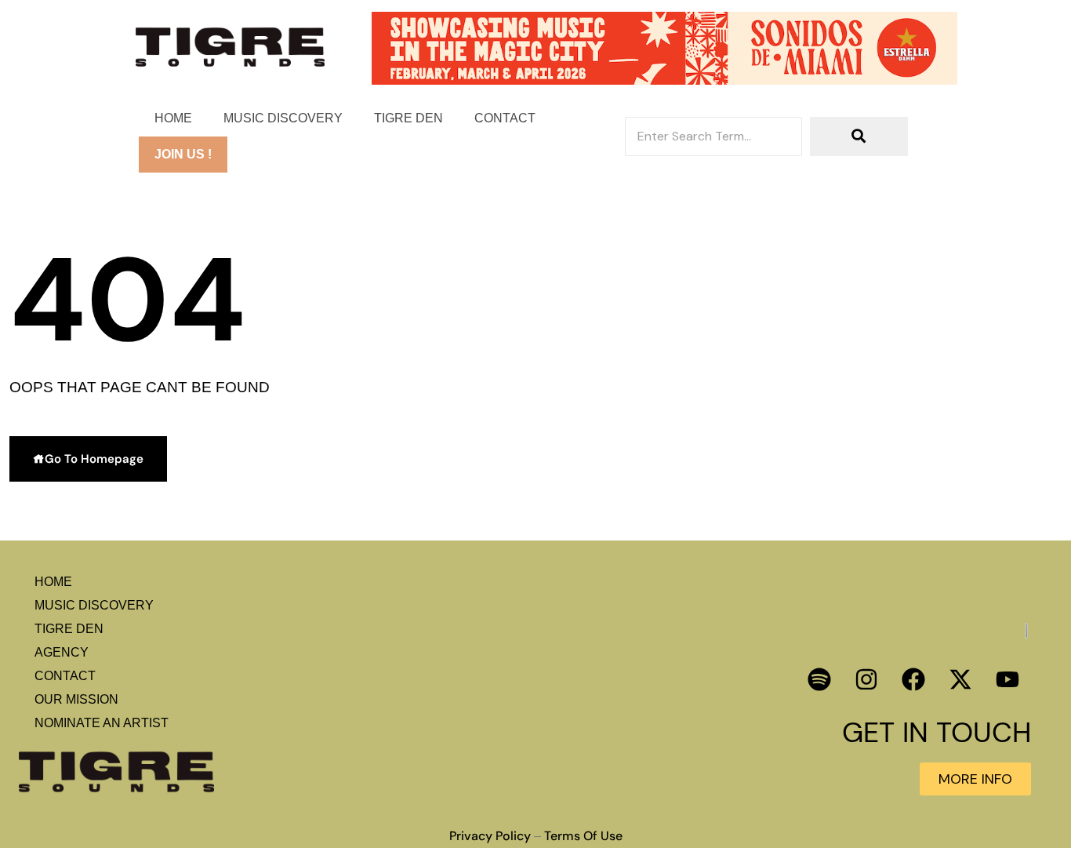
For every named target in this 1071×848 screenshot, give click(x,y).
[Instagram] (866, 679)
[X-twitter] (960, 679)
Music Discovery (283, 118)
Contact (505, 118)
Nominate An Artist (101, 723)
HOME (173, 118)
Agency (61, 652)
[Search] (859, 136)
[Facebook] (913, 679)
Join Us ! (183, 154)
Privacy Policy (490, 836)
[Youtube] (1007, 679)
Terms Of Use (583, 836)
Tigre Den (408, 118)
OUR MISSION (76, 699)
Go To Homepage (94, 459)
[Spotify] (819, 679)
